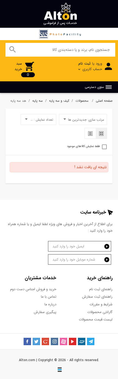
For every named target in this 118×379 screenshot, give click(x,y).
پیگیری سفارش (45, 312)
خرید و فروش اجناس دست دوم (33, 289)
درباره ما (50, 304)
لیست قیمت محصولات (96, 319)
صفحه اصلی (104, 100)
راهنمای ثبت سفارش (97, 297)
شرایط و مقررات (101, 304)
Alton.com (27, 360)
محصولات (82, 100)
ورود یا (90, 66)
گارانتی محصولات (100, 312)
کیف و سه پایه (59, 100)
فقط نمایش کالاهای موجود (83, 146)
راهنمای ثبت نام (101, 289)
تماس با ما (48, 297)
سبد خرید (22, 69)
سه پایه (37, 100)
